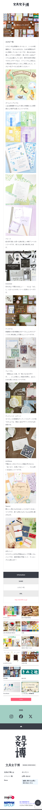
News (6, 780)
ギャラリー (25, 772)
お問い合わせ (26, 776)
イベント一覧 (8, 776)
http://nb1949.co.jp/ (21, 600)
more (21, 699)
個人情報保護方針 (24, 802)
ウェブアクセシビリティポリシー (29, 803)
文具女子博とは (9, 772)
